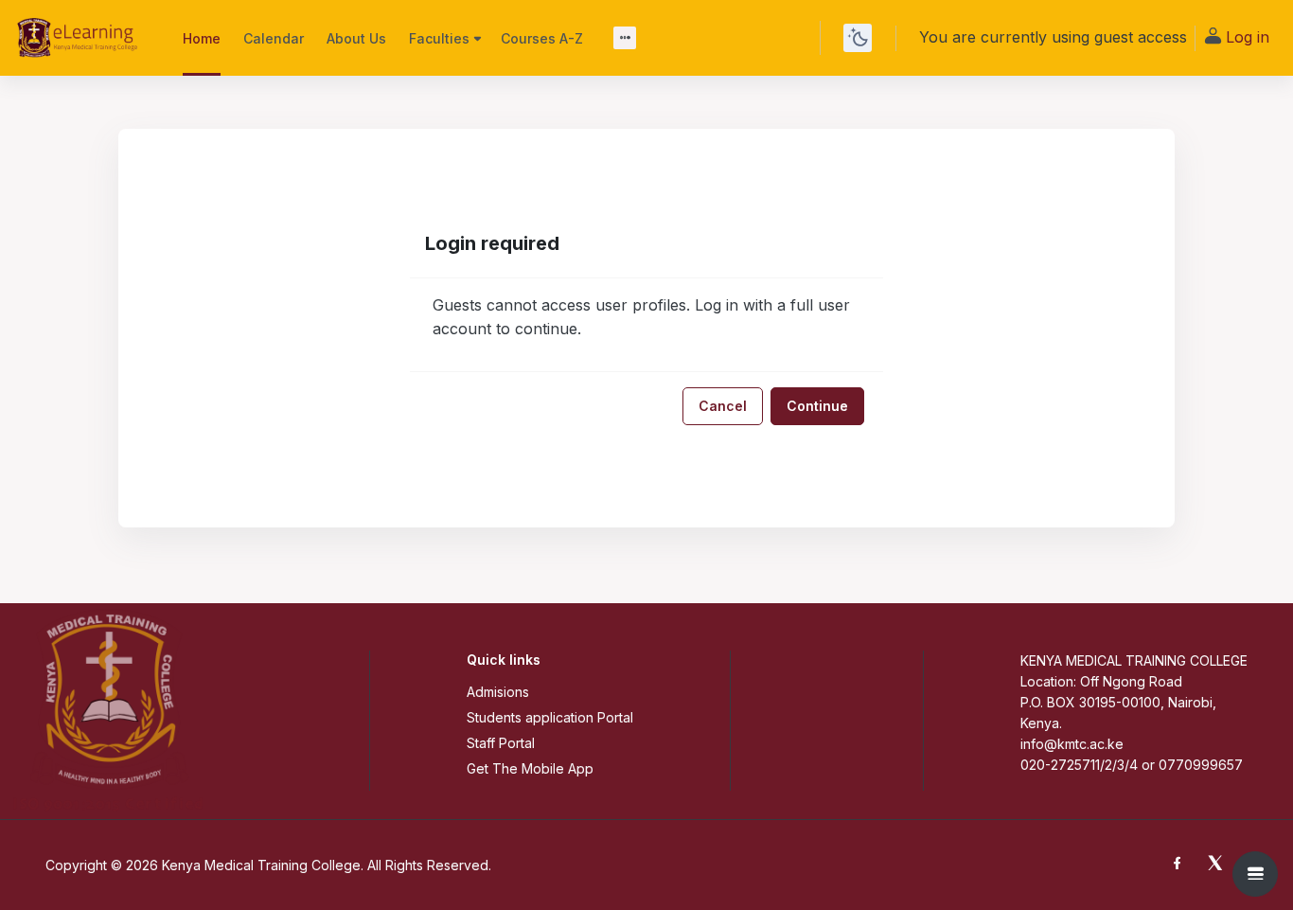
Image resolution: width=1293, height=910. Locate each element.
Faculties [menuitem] (439, 38)
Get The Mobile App (530, 768)
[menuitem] (624, 38)
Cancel (723, 406)
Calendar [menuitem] (273, 38)
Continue (817, 406)
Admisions (498, 692)
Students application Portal (550, 717)
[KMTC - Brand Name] (80, 38)
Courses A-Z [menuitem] (542, 38)
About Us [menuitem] (356, 38)
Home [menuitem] (202, 38)
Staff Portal (501, 743)
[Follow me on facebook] (1181, 865)
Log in (1247, 36)
